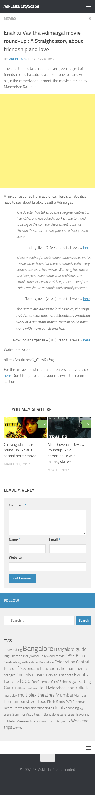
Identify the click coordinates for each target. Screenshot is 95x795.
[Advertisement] (47, 141)
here (86, 247)
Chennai (66, 668)
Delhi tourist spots (59, 675)
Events (81, 674)
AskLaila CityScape (21, 6)
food (25, 681)
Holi (41, 688)
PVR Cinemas (76, 702)
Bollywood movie (52, 656)
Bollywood (31, 656)
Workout (18, 727)
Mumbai (64, 695)
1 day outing (13, 650)
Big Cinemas (13, 656)
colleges (10, 675)
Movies (10, 18)
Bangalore (38, 648)
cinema (80, 668)
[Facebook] (80, 600)
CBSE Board (75, 655)
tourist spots (67, 714)
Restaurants (13, 708)
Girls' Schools (61, 682)
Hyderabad (56, 688)
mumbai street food (28, 701)
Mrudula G (17, 59)
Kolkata (82, 688)
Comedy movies (30, 674)
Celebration (64, 662)
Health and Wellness (25, 688)
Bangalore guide (70, 649)
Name (14, 539)
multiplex (10, 695)
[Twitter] (88, 600)
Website (15, 557)
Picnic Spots (56, 702)
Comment (17, 505)
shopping (72, 708)
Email (54, 539)
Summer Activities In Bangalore (35, 714)
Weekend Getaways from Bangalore (43, 721)
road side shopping (36, 708)
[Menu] (88, 6)
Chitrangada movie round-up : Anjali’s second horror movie (20, 450)
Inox (70, 688)
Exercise (11, 681)
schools (58, 707)
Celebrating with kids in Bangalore (29, 662)
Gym (8, 688)
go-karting (81, 681)
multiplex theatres (36, 695)
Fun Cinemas (40, 682)
